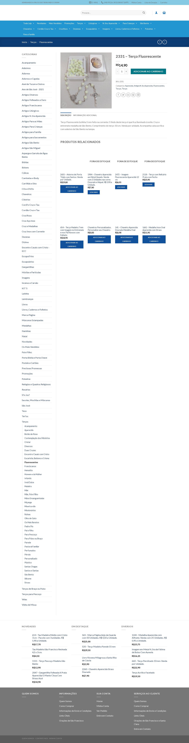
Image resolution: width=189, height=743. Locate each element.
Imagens (106, 29)
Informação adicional (85, 115)
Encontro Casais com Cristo (36, 454)
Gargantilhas (28, 267)
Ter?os (25, 416)
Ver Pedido (102, 710)
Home (100, 701)
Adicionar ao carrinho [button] (72, 189)
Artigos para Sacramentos (34, 137)
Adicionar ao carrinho (148, 71)
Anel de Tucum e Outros (33, 84)
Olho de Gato (30, 518)
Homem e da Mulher (33, 474)
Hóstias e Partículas (31, 272)
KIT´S (24, 288)
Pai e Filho (28, 530)
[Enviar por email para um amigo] (128, 95)
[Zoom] (64, 105)
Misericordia (29, 506)
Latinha (25, 293)
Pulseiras (149, 29)
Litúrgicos (93, 23)
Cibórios (26, 199)
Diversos (28, 446)
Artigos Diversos (30, 94)
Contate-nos (41, 738)
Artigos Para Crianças (32, 126)
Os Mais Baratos (31, 522)
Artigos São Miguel (31, 148)
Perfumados (30, 550)
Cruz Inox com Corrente (33, 231)
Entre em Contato (105, 715)
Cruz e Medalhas (30, 226)
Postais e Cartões (30, 363)
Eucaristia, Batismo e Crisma (36, 458)
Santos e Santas (31, 570)
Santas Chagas (30, 566)
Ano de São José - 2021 (33, 89)
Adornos (26, 73)
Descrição (65, 115)
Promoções (69, 23)
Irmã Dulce (29, 482)
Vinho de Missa (29, 604)
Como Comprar (66, 706)
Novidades (41, 23)
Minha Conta (136, 2)
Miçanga (28, 502)
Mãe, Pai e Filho (31, 494)
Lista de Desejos (151, 2)
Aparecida (28, 430)
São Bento (144, 23)
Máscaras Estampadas (32, 320)
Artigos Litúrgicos (30, 110)
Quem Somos (65, 701)
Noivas (27, 514)
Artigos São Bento (30, 142)
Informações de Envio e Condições (75, 710)
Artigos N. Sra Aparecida (33, 116)
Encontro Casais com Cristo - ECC (35, 249)
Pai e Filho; (27, 352)
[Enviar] (143, 12)
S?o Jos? (26, 395)
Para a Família (29, 34)
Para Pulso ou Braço (33, 538)
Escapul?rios (28, 256)
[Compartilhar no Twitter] (123, 95)
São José (26, 405)
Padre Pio (28, 526)
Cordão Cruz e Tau (45, 29)
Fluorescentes (46, 42)
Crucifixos (63, 29)
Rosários (26, 389)
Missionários (30, 510)
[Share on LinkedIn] (138, 95)
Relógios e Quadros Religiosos (36, 384)
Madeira (28, 486)
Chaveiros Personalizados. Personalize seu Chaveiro (99, 228)
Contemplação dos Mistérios (37, 438)
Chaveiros (27, 29)
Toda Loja (27, 23)
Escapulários (91, 29)
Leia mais (94, 192)
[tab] (65, 115)
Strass (27, 582)
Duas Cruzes (30, 450)
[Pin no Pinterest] (133, 95)
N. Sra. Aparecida (110, 23)
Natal (24, 336)
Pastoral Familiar (31, 546)
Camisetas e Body (30, 178)
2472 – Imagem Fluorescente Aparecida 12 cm (127, 177)
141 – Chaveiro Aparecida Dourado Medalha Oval (126, 228)
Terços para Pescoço (31, 594)
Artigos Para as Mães (32, 121)
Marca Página (28, 315)
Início (24, 42)
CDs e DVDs (28, 189)
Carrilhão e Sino (29, 183)
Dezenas (77, 29)
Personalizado (30, 558)
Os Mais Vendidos (30, 347)
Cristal (27, 442)
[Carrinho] (164, 12)
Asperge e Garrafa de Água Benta (34, 155)
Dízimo (25, 242)
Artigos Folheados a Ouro (34, 100)
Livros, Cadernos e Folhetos (127, 29)
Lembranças (27, 299)
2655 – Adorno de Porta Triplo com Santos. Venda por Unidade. (71, 177)
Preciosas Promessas (32, 368)
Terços (80, 23)
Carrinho (163, 2)
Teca (24, 411)
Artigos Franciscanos (32, 105)
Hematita (28, 470)
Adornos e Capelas (31, 78)
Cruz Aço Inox (28, 220)
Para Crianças (128, 23)
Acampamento (29, 62)
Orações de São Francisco (71, 720)
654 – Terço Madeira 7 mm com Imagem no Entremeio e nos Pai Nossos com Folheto (72, 231)
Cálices (25, 173)
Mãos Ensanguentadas (34, 498)
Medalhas (26, 325)
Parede (27, 542)
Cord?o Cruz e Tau (30, 204)
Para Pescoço (30, 534)
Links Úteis (64, 715)
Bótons (25, 167)
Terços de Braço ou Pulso (34, 588)
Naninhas (26, 331)
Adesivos (26, 68)
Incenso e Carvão (30, 283)
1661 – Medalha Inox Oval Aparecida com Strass (154, 228)
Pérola (27, 554)
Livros (25, 304)
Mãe (26, 490)
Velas (24, 599)
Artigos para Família (31, 132)
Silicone (27, 578)
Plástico (28, 562)
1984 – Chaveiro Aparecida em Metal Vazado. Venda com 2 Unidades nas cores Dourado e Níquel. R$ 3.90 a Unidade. (100, 179)
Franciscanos (30, 466)
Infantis (27, 478)
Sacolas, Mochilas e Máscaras (36, 400)
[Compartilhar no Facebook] (118, 95)
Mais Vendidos (55, 23)
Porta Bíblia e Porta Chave (34, 357)
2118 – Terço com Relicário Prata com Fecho (154, 175)
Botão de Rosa (30, 434)
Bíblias (25, 162)
